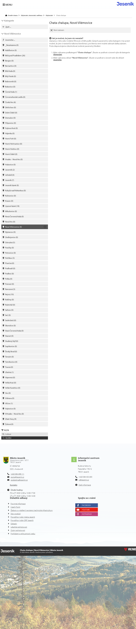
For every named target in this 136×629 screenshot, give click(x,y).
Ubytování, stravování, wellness (31, 15)
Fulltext (8, 434)
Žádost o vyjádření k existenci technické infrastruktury (32, 510)
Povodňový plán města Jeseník (23, 517)
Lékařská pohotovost (19, 527)
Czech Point (15, 507)
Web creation (130, 549)
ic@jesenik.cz (84, 480)
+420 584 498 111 (17, 474)
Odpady (14, 523)
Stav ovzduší (16, 513)
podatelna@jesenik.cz (19, 480)
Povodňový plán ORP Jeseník (22, 520)
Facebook (86, 505)
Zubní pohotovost (18, 530)
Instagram (87, 514)
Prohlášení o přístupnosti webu (23, 533)
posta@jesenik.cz (17, 477)
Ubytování (49, 15)
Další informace (85, 485)
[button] (24, 438)
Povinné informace (18, 503)
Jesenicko (57, 59)
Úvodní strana (125, 4)
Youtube (86, 509)
